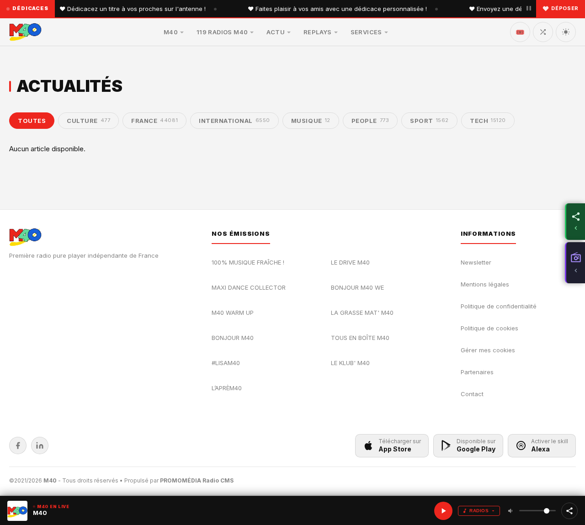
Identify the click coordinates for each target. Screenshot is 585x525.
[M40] (25, 32)
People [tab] (370, 120)
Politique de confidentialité (499, 306)
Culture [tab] (88, 120)
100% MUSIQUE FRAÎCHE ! (248, 262)
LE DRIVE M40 (350, 262)
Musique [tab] (310, 120)
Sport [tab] (429, 120)
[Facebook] (18, 445)
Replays (317, 32)
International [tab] (234, 120)
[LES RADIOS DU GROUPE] (575, 262)
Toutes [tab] (32, 120)
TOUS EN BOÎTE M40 (360, 337)
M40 (171, 32)
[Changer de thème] (566, 32)
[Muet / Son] (510, 510)
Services (366, 32)
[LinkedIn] (39, 445)
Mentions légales (485, 284)
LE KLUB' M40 (350, 362)
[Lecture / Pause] (443, 511)
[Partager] (575, 221)
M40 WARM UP (233, 312)
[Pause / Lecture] (528, 8)
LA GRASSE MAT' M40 (362, 312)
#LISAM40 (226, 362)
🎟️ (520, 32)
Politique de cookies (489, 328)
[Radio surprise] (543, 32)
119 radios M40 (222, 32)
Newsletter (476, 262)
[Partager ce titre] (569, 511)
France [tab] (154, 120)
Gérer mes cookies (488, 350)
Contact (472, 394)
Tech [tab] (488, 120)
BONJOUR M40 (233, 337)
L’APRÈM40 (227, 388)
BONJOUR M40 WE (357, 287)
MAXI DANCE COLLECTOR (249, 287)
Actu (275, 32)
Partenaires (477, 372)
